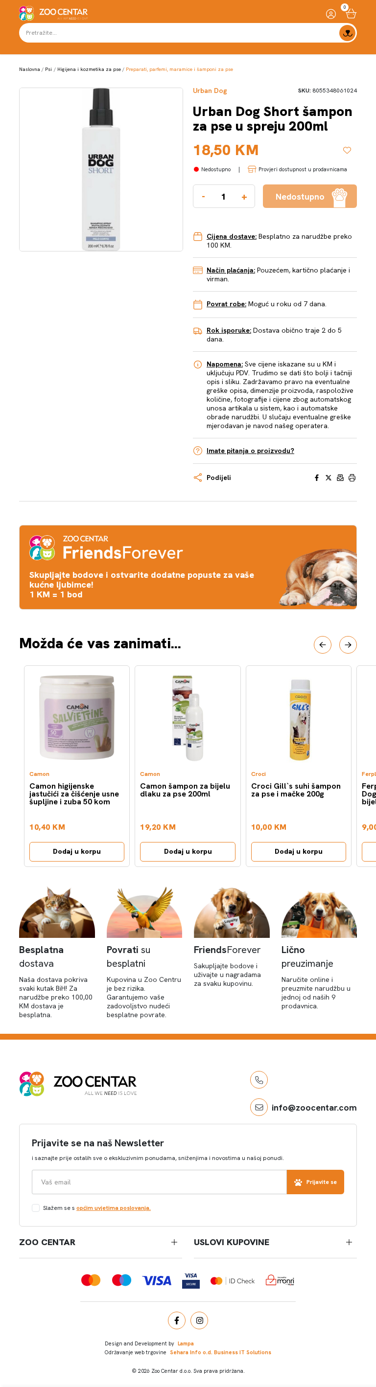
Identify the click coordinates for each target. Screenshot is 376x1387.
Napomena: (225, 364)
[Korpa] (351, 13)
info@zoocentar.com (314, 1107)
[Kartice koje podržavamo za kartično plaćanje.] (90, 1280)
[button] (322, 645)
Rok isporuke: (229, 330)
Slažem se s (97, 1208)
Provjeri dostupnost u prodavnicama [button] (302, 169)
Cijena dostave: (232, 236)
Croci (258, 774)
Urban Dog (210, 91)
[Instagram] (199, 1320)
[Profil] (331, 13)
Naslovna (29, 69)
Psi (48, 69)
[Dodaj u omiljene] (350, 150)
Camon (39, 774)
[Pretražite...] (347, 33)
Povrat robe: (226, 303)
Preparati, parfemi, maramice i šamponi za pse (179, 69)
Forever (227, 949)
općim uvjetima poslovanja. (113, 1208)
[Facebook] (177, 1320)
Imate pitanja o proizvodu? (250, 450)
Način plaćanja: (231, 270)
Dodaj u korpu (77, 851)
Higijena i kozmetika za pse (89, 69)
